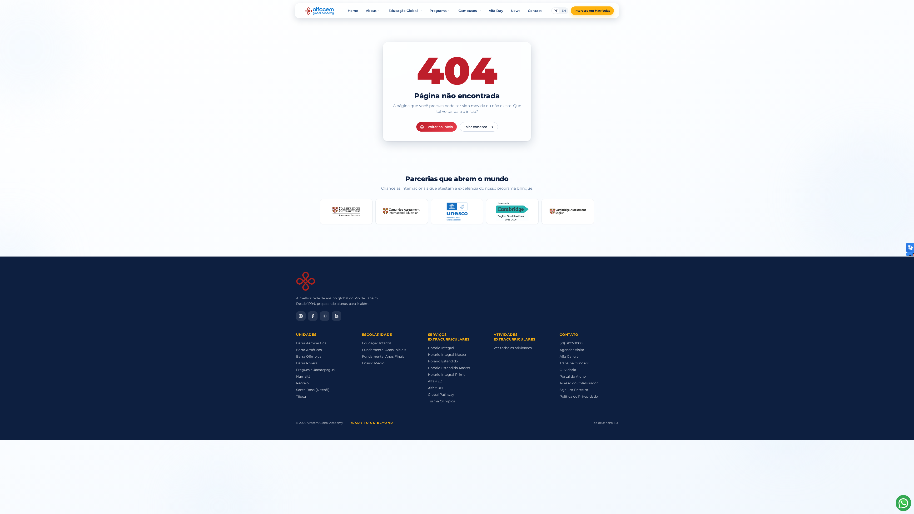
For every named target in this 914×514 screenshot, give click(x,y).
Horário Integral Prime (446, 374)
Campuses (467, 11)
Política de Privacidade (579, 396)
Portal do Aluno (573, 376)
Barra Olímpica (308, 356)
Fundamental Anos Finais (383, 356)
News (515, 11)
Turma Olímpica (441, 401)
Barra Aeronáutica (311, 343)
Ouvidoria (568, 370)
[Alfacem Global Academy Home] (319, 11)
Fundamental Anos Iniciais (384, 350)
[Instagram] (301, 316)
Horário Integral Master (447, 354)
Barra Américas (309, 350)
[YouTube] (324, 316)
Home (353, 11)
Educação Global (403, 11)
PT (555, 10)
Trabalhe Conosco (574, 363)
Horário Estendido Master (449, 368)
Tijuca (301, 396)
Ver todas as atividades (513, 348)
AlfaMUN (435, 388)
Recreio (302, 383)
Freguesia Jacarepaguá (315, 370)
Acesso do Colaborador (579, 383)
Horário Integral (441, 348)
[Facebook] (313, 316)
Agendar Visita (572, 350)
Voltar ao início (440, 127)
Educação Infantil (376, 343)
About (371, 11)
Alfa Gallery (569, 356)
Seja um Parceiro (574, 390)
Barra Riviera (306, 363)
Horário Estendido (443, 361)
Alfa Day (496, 11)
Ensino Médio (373, 363)
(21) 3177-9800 (571, 343)
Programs (438, 11)
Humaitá (303, 376)
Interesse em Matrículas (592, 10)
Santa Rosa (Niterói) (312, 390)
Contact (535, 11)
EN (564, 10)
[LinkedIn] (336, 316)
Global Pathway (441, 394)
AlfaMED (435, 381)
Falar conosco (475, 127)
